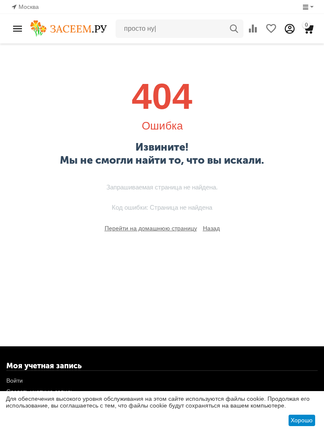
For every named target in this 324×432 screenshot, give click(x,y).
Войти (14, 380)
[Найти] (234, 28)
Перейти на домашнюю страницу (151, 228)
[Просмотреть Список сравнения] (253, 28)
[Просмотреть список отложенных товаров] (271, 28)
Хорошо (302, 420)
